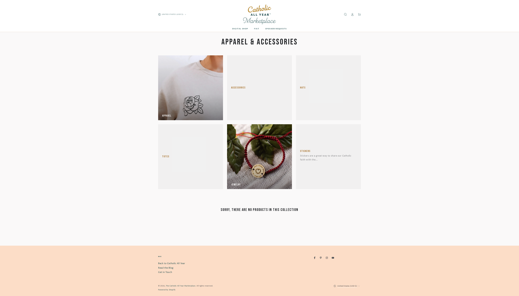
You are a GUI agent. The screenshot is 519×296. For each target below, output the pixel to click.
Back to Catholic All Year (171, 263)
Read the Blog (166, 267)
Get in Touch (165, 272)
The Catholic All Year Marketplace (180, 286)
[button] (345, 14)
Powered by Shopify (167, 290)
